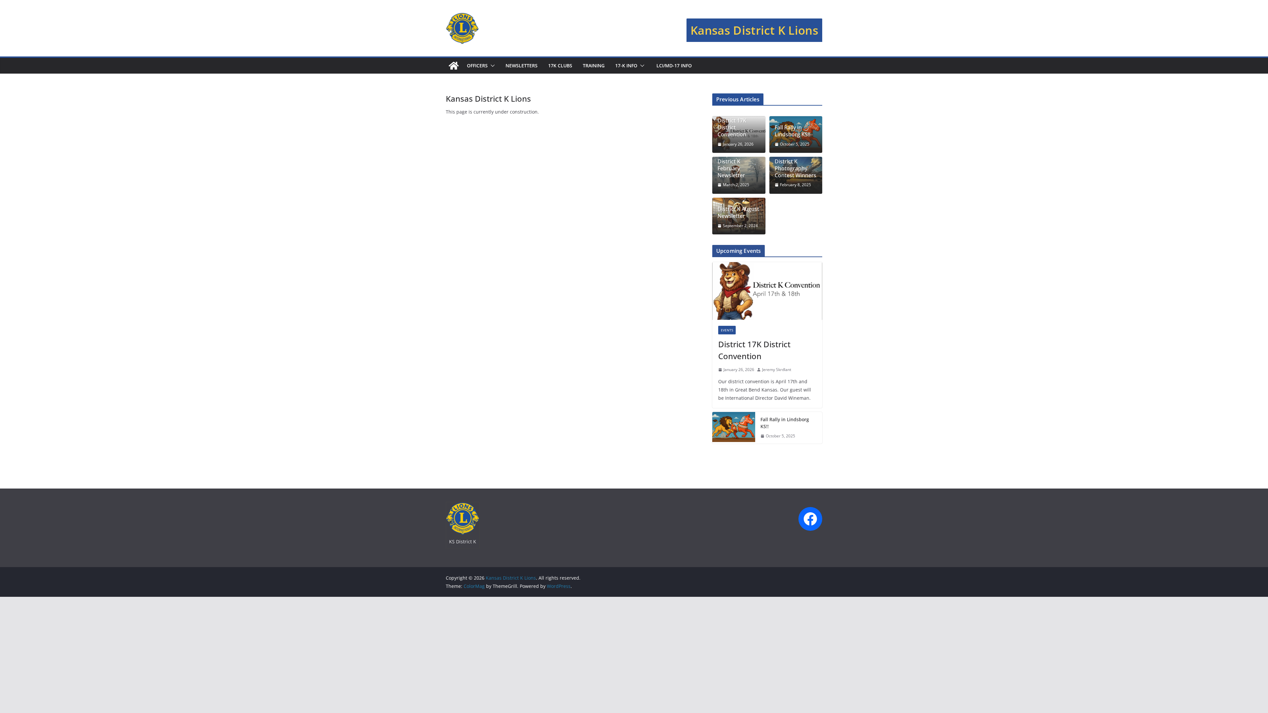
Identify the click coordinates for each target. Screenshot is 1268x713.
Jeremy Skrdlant (776, 369)
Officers (477, 65)
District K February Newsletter (731, 168)
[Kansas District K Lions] (454, 66)
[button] (491, 65)
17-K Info (626, 65)
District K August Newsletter (738, 213)
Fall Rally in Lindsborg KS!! (792, 131)
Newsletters (522, 65)
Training (594, 65)
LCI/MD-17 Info (673, 65)
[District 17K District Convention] (767, 291)
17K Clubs (560, 65)
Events (727, 330)
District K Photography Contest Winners (795, 168)
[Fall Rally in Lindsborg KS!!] (733, 428)
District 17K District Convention (732, 127)
